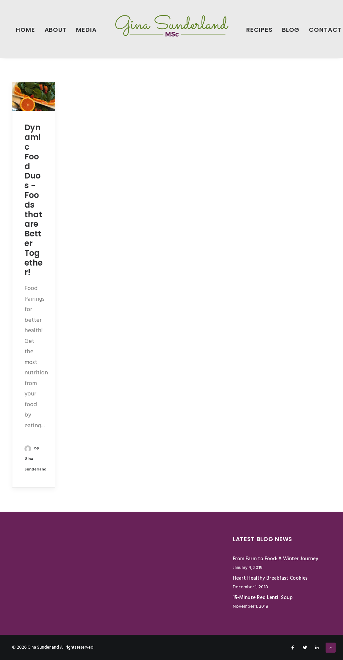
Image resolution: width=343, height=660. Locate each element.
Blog (291, 29)
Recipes (259, 29)
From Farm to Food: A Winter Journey (275, 559)
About (56, 29)
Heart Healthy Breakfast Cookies (270, 578)
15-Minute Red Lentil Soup (263, 598)
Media (86, 29)
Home (25, 29)
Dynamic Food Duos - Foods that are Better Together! (33, 200)
